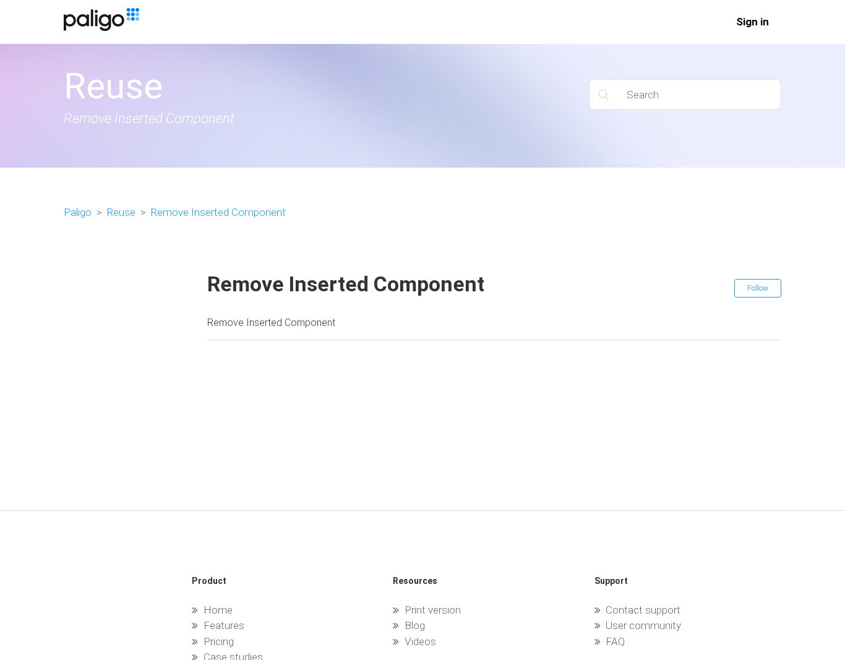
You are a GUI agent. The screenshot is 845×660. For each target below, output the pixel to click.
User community (643, 625)
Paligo (78, 212)
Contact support (643, 610)
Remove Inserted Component (218, 212)
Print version (433, 610)
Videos (420, 641)
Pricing (219, 641)
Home (218, 610)
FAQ (615, 641)
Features (224, 625)
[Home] (101, 27)
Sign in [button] (752, 21)
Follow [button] (757, 288)
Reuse (121, 212)
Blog (415, 625)
